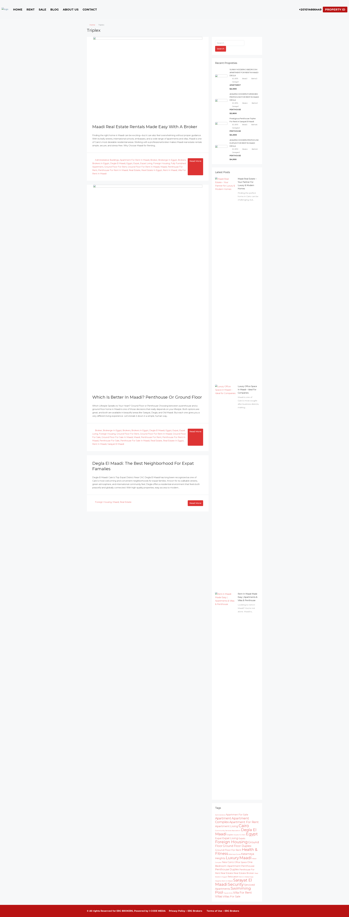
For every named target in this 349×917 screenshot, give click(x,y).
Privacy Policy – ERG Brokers (185, 911)
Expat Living (146, 163)
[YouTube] (254, 911)
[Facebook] (245, 911)
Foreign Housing (161, 163)
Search (220, 48)
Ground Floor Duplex (237, 846)
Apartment (223, 818)
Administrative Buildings (107, 160)
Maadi (163, 166)
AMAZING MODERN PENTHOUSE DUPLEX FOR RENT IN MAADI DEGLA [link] (244, 143)
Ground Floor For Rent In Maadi (144, 166)
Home (17, 9)
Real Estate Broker (244, 873)
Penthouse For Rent (151, 437)
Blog (54, 9)
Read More (195, 161)
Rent (30, 9)
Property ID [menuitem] (335, 9)
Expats (242, 838)
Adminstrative (220, 815)
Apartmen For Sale (237, 814)
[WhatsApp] (259, 911)
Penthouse (247, 865)
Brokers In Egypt (100, 163)
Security (236, 884)
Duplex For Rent (239, 835)
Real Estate (134, 170)
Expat (136, 163)
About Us (71, 9)
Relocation (233, 876)
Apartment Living (226, 826)
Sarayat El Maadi (115, 444)
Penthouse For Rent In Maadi (113, 170)
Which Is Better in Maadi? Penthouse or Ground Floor (147, 397)
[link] (225, 279)
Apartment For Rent (244, 822)
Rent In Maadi (170, 170)
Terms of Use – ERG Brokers (223, 911)
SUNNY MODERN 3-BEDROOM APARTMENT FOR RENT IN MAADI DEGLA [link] (244, 72)
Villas (218, 896)
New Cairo (228, 862)
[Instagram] (250, 911)
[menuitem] (308, 10)
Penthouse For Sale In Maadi (135, 440)
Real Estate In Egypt (151, 170)
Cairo (244, 825)
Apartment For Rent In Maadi (134, 160)
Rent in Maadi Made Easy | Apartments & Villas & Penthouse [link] (247, 597)
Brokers (182, 160)
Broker (153, 160)
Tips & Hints (228, 893)
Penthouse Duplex (227, 869)
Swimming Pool (233, 890)
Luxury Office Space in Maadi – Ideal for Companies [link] (247, 389)
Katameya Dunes (235, 854)
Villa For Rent (242, 892)
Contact (90, 9)
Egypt (129, 163)
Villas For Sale (231, 896)
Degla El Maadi (117, 163)
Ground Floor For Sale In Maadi (117, 437)
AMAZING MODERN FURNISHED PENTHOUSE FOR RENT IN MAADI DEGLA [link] (244, 97)
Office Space (240, 862)
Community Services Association (227, 830)
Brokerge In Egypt (167, 160)
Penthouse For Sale (109, 440)
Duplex (230, 835)
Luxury (232, 857)
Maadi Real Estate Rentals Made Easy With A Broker (144, 126)
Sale (42, 9)
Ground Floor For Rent (115, 166)
